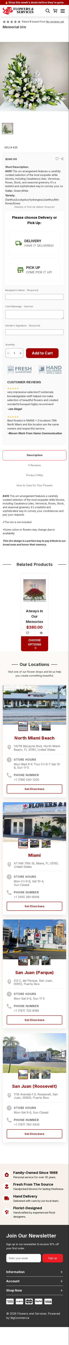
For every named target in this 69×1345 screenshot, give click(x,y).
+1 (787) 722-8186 (26, 1010)
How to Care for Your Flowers (34, 485)
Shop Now (14, 1290)
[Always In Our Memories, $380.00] (34, 590)
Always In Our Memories (34, 616)
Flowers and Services (31, 1313)
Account (12, 1281)
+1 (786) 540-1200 (26, 779)
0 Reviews (34, 465)
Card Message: (19, 306)
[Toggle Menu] (62, 11)
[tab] (34, 243)
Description (34, 455)
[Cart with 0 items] (55, 11)
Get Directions (34, 788)
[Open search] (47, 11)
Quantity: (10, 344)
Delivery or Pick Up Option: (35, 206)
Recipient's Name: (21, 290)
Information (15, 1272)
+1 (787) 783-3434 (27, 1124)
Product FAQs (34, 475)
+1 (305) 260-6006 (26, 897)
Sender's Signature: (22, 325)
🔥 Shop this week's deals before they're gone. (34, 2)
